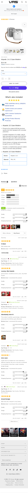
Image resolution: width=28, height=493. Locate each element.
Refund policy (19, 481)
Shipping (3, 64)
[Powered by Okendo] (23, 186)
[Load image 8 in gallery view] (22, 51)
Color (2, 70)
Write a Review (7, 233)
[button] (22, 2)
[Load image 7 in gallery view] (18, 51)
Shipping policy (9, 484)
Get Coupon (14, 13)
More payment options (14, 91)
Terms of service (19, 482)
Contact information (19, 484)
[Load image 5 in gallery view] (10, 51)
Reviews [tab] (4, 181)
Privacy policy (10, 482)
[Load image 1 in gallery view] (6, 51)
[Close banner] (26, 6)
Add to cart (14, 83)
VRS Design (4, 57)
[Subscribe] (26, 460)
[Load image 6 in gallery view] (14, 51)
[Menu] (2, 2)
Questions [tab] (14, 181)
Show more (13, 421)
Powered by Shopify (10, 481)
